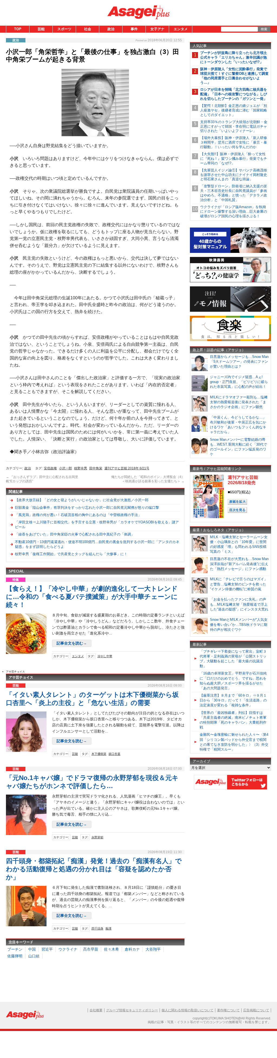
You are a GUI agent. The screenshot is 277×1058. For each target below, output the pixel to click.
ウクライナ (67, 949)
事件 (134, 29)
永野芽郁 (97, 837)
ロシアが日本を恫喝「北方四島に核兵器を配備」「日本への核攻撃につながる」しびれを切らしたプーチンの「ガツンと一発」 (233, 94)
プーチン (14, 949)
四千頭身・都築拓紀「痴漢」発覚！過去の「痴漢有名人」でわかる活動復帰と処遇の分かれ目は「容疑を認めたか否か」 (94, 869)
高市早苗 (90, 949)
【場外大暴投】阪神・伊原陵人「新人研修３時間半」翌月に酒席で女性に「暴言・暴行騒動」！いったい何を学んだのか (233, 142)
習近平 (47, 949)
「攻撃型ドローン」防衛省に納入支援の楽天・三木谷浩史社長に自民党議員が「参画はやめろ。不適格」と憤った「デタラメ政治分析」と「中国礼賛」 (233, 193)
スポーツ (64, 29)
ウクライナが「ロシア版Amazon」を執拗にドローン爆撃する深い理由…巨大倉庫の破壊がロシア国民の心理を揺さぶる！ (233, 211)
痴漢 (108, 928)
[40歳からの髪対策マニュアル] (230, 251)
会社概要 (96, 1010)
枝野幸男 (80, 468)
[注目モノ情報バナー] (230, 310)
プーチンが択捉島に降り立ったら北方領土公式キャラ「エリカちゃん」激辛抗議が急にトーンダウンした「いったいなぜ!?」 (233, 57)
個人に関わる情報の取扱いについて (187, 1010)
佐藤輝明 (14, 956)
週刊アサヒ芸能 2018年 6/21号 (126, 468)
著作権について (228, 1010)
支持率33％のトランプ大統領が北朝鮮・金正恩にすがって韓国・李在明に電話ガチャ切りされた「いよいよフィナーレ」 (233, 126)
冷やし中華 (104, 656)
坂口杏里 (114, 753)
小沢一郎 (65, 468)
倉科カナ (132, 949)
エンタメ (181, 29)
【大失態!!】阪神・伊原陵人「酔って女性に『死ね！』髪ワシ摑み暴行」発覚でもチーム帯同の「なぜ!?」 (233, 158)
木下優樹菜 (98, 753)
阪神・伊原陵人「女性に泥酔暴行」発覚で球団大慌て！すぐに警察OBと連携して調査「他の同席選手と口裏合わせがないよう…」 (234, 76)
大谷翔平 (153, 949)
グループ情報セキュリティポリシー (132, 1010)
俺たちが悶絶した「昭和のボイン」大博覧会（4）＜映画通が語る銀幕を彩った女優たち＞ (147, 479)
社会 (87, 29)
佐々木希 (111, 949)
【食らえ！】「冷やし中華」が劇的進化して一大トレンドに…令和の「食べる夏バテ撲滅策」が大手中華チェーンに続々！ (92, 596)
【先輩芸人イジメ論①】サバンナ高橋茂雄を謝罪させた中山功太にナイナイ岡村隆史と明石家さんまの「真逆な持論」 (233, 174)
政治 (110, 29)
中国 (32, 949)
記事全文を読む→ (72, 643)
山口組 (33, 956)
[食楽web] (230, 340)
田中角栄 (95, 468)
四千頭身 (97, 928)
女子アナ (157, 29)
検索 (264, 29)
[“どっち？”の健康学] (230, 281)
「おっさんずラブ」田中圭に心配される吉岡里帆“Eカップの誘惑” (42, 479)
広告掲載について (256, 1010)
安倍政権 (50, 468)
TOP (17, 29)
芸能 (41, 29)
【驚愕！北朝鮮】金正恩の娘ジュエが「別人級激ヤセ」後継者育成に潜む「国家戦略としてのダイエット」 (233, 110)
